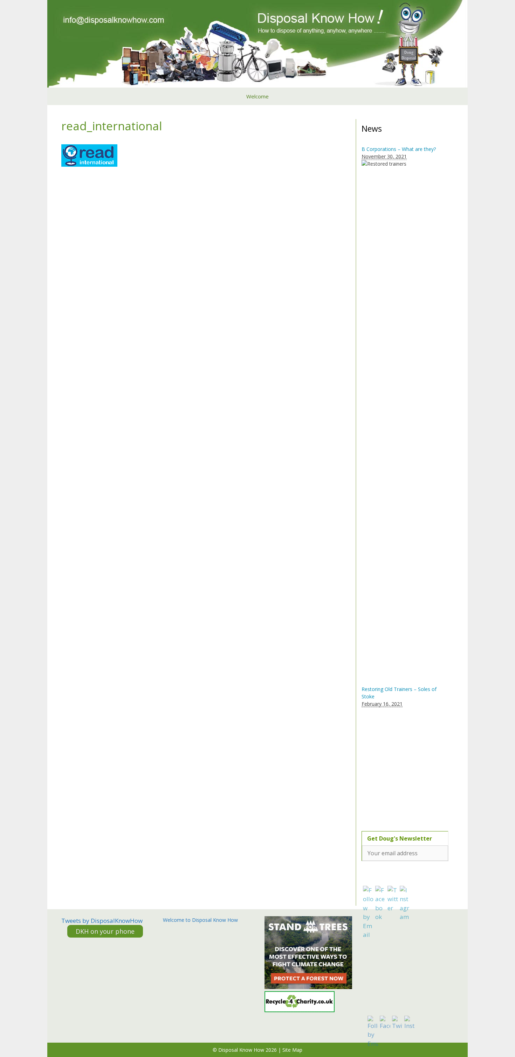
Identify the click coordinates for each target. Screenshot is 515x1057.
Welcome (257, 96)
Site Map (292, 1049)
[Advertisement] (405, 765)
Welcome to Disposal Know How (200, 920)
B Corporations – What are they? (399, 149)
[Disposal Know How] (257, 43)
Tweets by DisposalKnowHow (102, 921)
